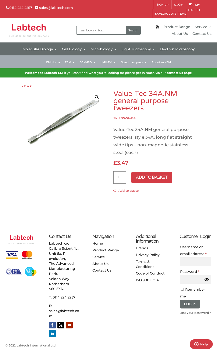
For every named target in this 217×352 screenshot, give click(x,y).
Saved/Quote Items (170, 13)
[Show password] (206, 279)
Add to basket (151, 177)
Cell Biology (72, 49)
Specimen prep (132, 62)
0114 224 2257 (64, 297)
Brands (142, 248)
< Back (27, 86)
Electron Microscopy (177, 49)
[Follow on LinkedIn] (52, 333)
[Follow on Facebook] (52, 325)
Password (195, 271)
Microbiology (101, 49)
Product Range (177, 27)
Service (201, 27)
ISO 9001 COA (147, 280)
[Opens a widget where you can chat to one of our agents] (201, 344)
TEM (68, 62)
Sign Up (162, 4)
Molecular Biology (37, 49)
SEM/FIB (86, 62)
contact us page (179, 73)
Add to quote (128, 191)
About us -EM (161, 62)
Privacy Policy (148, 255)
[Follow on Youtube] (69, 325)
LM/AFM (106, 62)
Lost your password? (195, 313)
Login (179, 4)
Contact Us (201, 34)
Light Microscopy (136, 49)
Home (97, 243)
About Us (180, 34)
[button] (97, 97)
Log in (190, 304)
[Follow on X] (60, 325)
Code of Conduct (150, 273)
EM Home (53, 62)
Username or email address (195, 250)
